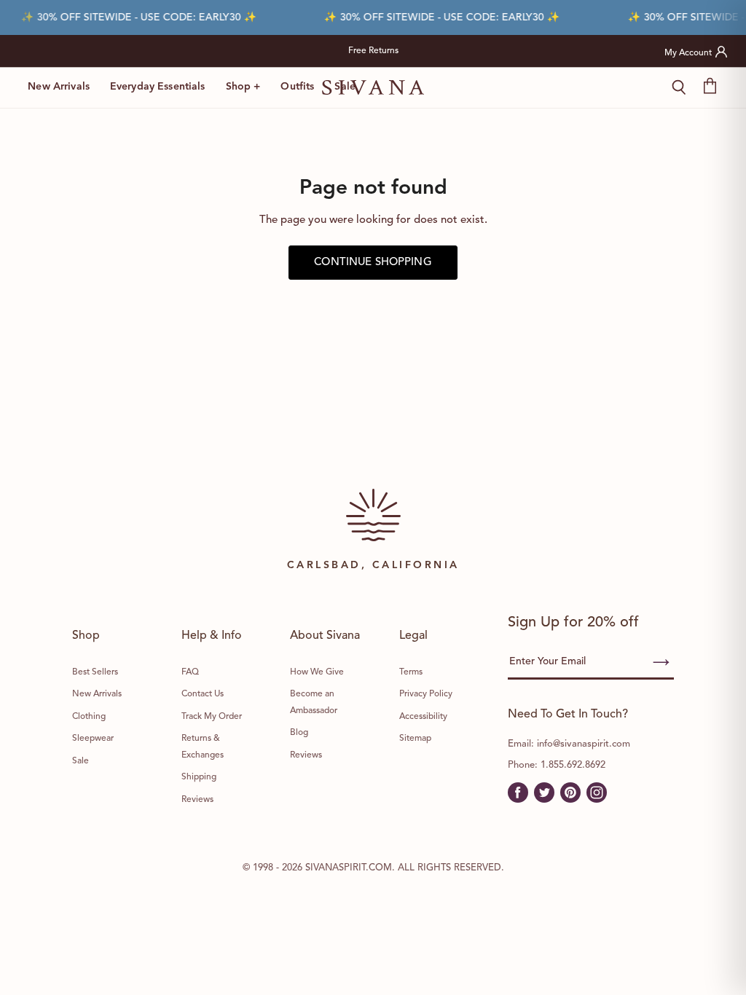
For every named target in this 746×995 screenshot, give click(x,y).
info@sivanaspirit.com (583, 744)
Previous (207, 51)
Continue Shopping (373, 262)
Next (539, 51)
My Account (688, 53)
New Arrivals (59, 87)
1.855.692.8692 (573, 765)
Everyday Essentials (157, 87)
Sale (345, 87)
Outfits (297, 87)
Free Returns (373, 51)
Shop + (243, 87)
